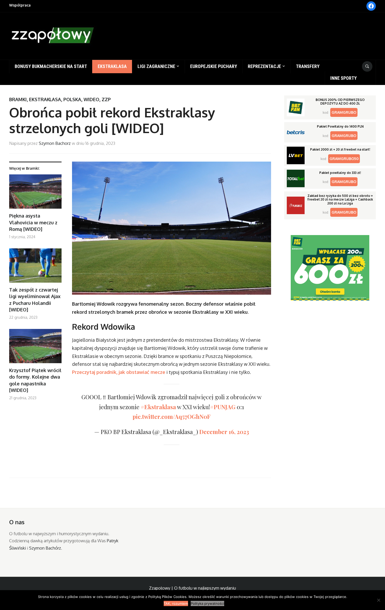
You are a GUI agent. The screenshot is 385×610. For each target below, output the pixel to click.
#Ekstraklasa (158, 407)
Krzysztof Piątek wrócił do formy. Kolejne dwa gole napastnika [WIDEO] (35, 380)
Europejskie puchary (213, 66)
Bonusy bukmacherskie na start (51, 66)
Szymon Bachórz (45, 548)
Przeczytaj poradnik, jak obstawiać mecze (118, 372)
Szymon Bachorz (55, 143)
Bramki (18, 99)
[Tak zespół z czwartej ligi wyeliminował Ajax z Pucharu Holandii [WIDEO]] (35, 267)
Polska (72, 99)
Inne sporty (343, 78)
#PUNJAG (222, 407)
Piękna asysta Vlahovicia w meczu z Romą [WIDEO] (33, 222)
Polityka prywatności (207, 603)
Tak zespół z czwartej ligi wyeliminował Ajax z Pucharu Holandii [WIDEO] (34, 299)
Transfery (308, 66)
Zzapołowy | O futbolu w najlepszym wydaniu (192, 588)
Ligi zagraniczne (156, 66)
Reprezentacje (264, 66)
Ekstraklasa (112, 66)
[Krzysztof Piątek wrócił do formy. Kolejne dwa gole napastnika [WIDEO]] (35, 348)
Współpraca (20, 5)
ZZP (106, 99)
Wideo (91, 99)
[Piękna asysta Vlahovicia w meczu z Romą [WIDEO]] (35, 193)
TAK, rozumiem (176, 603)
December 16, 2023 (224, 432)
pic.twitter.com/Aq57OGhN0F (172, 416)
